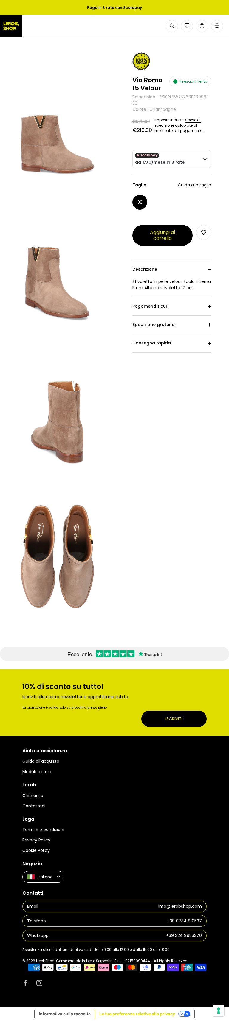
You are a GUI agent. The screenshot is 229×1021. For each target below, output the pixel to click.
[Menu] (217, 26)
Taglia (171, 185)
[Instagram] (39, 982)
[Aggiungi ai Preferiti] (203, 232)
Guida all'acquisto (40, 761)
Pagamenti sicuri (150, 306)
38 (140, 202)
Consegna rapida (151, 343)
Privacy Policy (36, 840)
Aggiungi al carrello (162, 235)
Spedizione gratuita (153, 325)
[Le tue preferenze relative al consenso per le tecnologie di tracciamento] (218, 1010)
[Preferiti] (187, 25)
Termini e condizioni (43, 830)
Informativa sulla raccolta (65, 1013)
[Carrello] (202, 26)
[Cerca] (172, 26)
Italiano (45, 877)
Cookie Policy (36, 850)
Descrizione (144, 269)
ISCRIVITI (173, 719)
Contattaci (33, 806)
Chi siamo (32, 795)
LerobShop (45, 961)
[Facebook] (25, 982)
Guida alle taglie (194, 185)
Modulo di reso (37, 772)
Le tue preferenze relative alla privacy (137, 1013)
